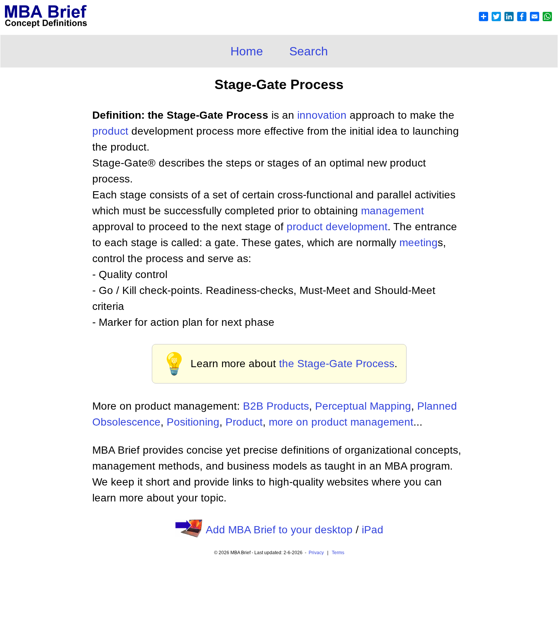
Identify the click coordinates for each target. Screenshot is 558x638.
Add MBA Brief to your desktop (279, 530)
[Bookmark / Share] (515, 19)
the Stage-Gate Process (336, 363)
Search (308, 51)
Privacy (316, 552)
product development (337, 227)
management (392, 211)
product (110, 131)
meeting (418, 242)
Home (246, 51)
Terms (338, 552)
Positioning (193, 422)
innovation (322, 115)
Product (244, 422)
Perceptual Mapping (363, 406)
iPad (372, 530)
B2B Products (276, 406)
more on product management (341, 422)
